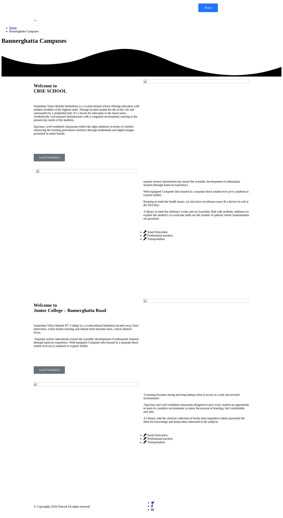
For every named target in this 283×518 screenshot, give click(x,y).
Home (208, 7)
